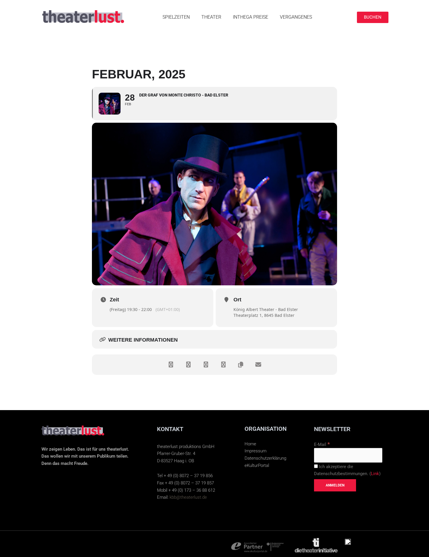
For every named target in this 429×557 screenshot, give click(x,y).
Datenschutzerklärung (265, 458)
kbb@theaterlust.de (188, 497)
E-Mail (322, 444)
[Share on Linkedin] (205, 364)
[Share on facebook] (170, 364)
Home (250, 444)
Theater (211, 17)
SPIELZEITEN (176, 17)
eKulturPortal (257, 465)
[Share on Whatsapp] (223, 364)
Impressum (255, 451)
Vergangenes (296, 17)
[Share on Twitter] (188, 364)
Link (375, 473)
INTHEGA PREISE (250, 17)
